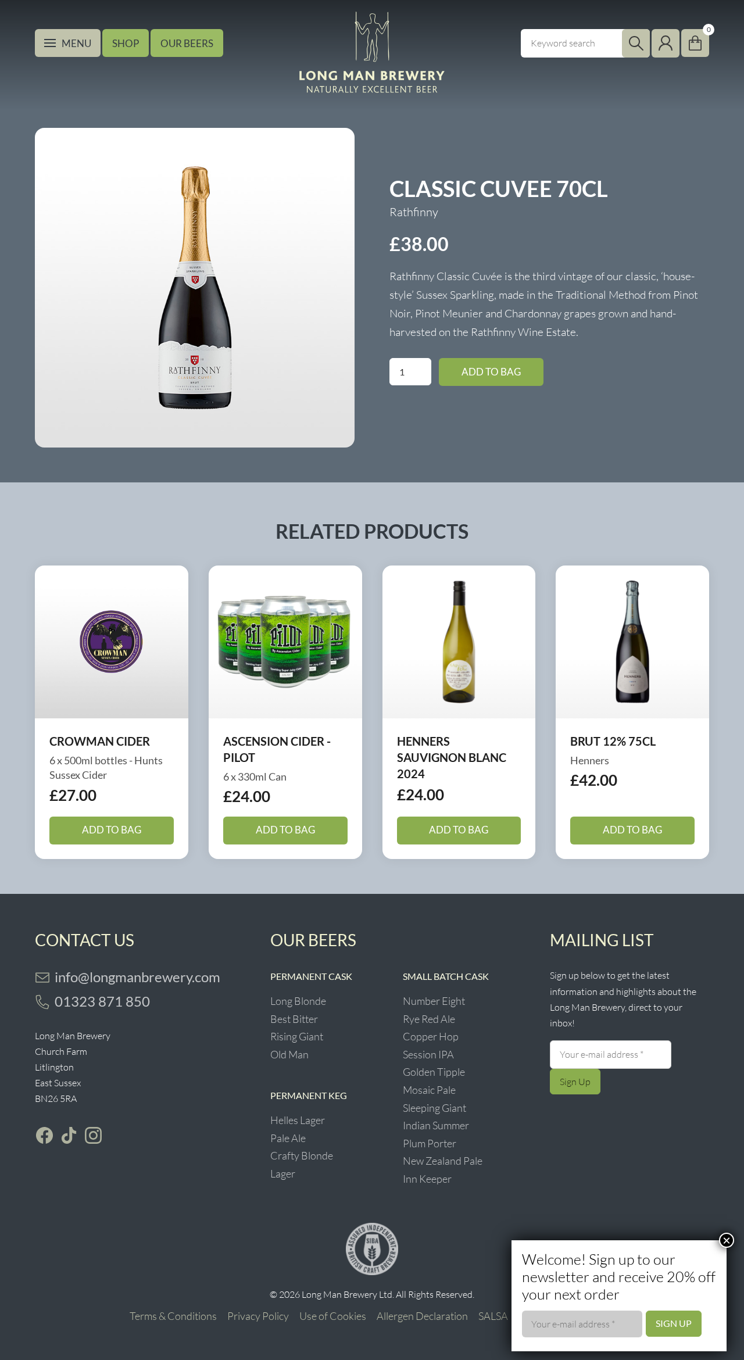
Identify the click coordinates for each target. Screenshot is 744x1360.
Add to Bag (491, 372)
